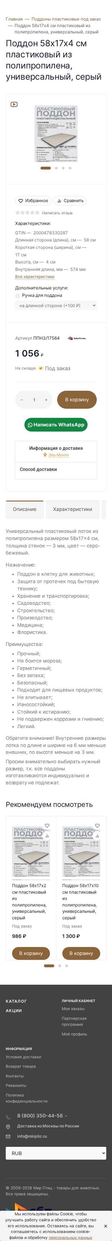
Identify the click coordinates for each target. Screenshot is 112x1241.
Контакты (15, 1076)
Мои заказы (73, 1008)
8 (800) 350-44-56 (40, 1116)
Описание (24, 509)
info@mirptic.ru (32, 1136)
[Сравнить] (46, 835)
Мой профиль (74, 1034)
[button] (45, 168)
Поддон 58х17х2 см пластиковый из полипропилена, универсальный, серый (29, 901)
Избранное (36, 200)
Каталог (16, 1001)
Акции (14, 1010)
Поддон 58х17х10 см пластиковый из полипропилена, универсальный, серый (80, 901)
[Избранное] (46, 825)
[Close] (104, 1225)
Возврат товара (21, 1066)
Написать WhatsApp (58, 425)
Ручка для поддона (42, 295)
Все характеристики (34, 276)
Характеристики (72, 509)
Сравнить (74, 200)
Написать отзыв (57, 213)
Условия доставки (23, 1057)
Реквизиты (16, 1085)
